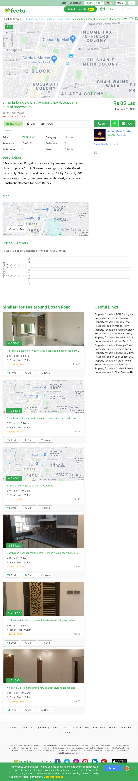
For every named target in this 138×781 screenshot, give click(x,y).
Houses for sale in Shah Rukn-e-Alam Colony (115, 372)
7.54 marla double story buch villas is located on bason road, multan (44, 350)
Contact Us (75, 2)
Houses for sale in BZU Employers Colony (115, 318)
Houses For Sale (35, 18)
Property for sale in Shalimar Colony (114, 329)
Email (129, 123)
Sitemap (113, 727)
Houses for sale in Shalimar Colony (113, 333)
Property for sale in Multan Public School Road (115, 337)
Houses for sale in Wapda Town (112, 325)
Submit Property (79, 9)
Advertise (126, 727)
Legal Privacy (42, 727)
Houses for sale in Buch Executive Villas (115, 356)
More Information (53, 776)
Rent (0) (121, 135)
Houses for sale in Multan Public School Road (115, 341)
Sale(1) (111, 135)
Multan (50, 18)
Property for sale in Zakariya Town (113, 345)
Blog (64, 2)
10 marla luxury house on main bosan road (30, 485)
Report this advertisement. (106, 144)
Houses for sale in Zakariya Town (113, 349)
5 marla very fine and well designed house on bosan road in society (44, 418)
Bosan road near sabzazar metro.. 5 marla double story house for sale (45, 552)
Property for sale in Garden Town (113, 360)
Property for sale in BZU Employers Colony (115, 314)
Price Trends (99, 727)
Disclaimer (76, 727)
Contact (26, 727)
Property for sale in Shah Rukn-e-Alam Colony (115, 368)
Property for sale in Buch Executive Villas (115, 352)
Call (103, 123)
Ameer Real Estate (119, 131)
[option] (69, 60)
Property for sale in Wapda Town (112, 321)
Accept (112, 768)
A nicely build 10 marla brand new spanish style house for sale (41, 687)
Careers (67, 732)
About (12, 727)
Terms (60, 727)
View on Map (17, 229)
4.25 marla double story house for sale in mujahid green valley (41, 620)
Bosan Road (63, 18)
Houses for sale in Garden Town (112, 364)
